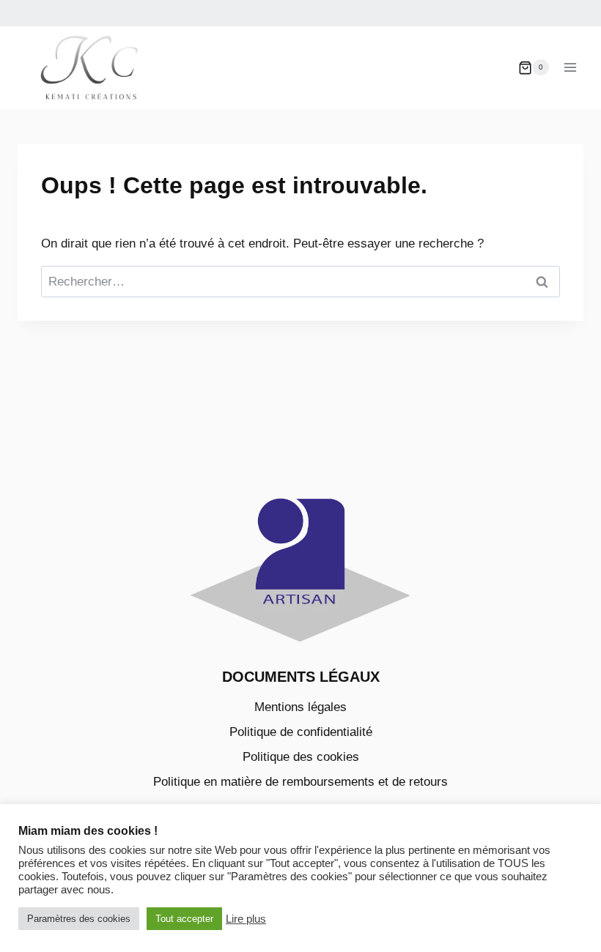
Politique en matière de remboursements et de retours (300, 782)
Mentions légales (300, 707)
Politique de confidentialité (300, 732)
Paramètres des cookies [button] (78, 918)
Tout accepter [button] (184, 918)
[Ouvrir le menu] (569, 67)
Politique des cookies (301, 757)
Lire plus (246, 919)
